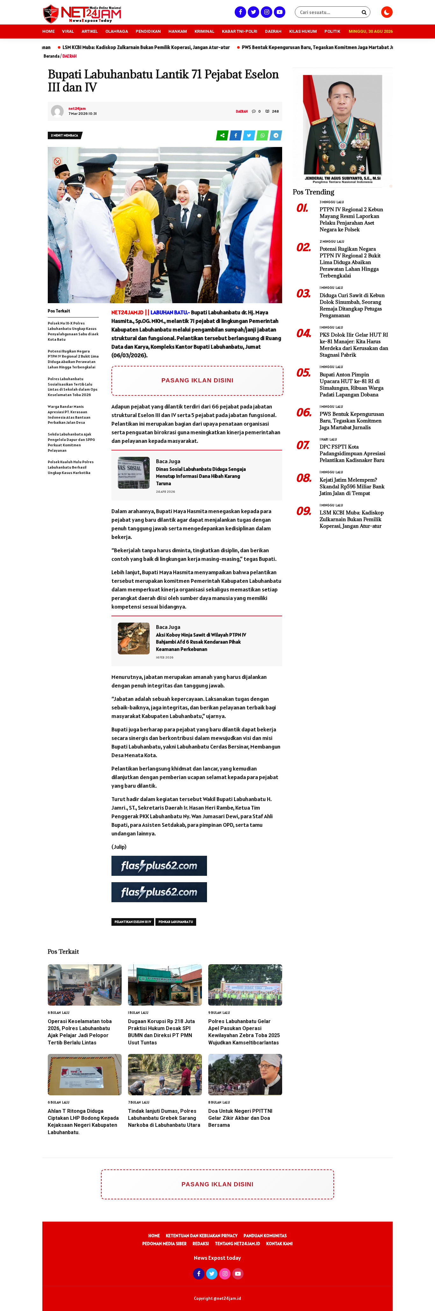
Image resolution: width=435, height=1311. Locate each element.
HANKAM (177, 31)
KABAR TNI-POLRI (239, 31)
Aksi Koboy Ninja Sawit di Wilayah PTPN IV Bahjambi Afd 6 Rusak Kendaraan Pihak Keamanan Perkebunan (201, 641)
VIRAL (68, 31)
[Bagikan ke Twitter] (249, 135)
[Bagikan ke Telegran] (275, 135)
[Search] (363, 12)
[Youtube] (278, 12)
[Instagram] (265, 12)
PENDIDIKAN (148, 31)
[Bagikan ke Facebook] (236, 135)
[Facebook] (239, 12)
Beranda (52, 56)
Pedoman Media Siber (164, 1243)
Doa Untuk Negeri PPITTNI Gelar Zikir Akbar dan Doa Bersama (240, 1118)
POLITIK (332, 31)
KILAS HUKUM (303, 31)
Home (154, 1235)
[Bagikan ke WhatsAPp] (262, 135)
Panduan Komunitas (265, 1235)
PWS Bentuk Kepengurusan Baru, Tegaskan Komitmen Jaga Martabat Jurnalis (271, 47)
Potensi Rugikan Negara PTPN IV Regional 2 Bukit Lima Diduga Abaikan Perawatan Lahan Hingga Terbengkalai (73, 359)
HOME (48, 31)
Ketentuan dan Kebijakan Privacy (202, 1235)
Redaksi (201, 1243)
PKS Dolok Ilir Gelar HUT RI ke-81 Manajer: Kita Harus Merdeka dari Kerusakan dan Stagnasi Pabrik (354, 344)
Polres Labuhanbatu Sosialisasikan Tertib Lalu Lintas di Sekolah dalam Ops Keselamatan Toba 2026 (72, 386)
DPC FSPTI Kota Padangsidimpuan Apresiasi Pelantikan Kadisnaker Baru (352, 453)
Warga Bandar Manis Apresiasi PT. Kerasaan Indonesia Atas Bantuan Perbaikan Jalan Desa (69, 414)
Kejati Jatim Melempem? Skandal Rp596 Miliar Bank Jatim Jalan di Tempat (352, 486)
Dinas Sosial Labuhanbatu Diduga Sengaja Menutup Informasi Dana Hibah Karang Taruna (201, 476)
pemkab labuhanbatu (176, 922)
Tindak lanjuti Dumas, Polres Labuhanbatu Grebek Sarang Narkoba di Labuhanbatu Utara (164, 1118)
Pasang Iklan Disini (197, 380)
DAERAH (273, 31)
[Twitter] (252, 12)
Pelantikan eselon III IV (133, 922)
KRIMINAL (204, 31)
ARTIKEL (90, 31)
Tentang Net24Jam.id (237, 1243)
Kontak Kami (279, 1243)
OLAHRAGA (116, 31)
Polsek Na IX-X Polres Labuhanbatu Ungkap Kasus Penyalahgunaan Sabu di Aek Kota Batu (73, 331)
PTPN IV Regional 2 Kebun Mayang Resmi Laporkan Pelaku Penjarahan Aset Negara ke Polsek (351, 219)
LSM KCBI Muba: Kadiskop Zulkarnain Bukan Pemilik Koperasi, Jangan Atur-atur (93, 47)
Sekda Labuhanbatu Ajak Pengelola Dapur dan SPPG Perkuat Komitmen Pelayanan (71, 442)
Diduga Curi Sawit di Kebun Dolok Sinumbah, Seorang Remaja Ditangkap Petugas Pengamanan (352, 305)
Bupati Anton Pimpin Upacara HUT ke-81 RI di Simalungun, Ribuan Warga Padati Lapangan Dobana (351, 384)
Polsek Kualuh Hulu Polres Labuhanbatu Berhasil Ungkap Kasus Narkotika (71, 467)
